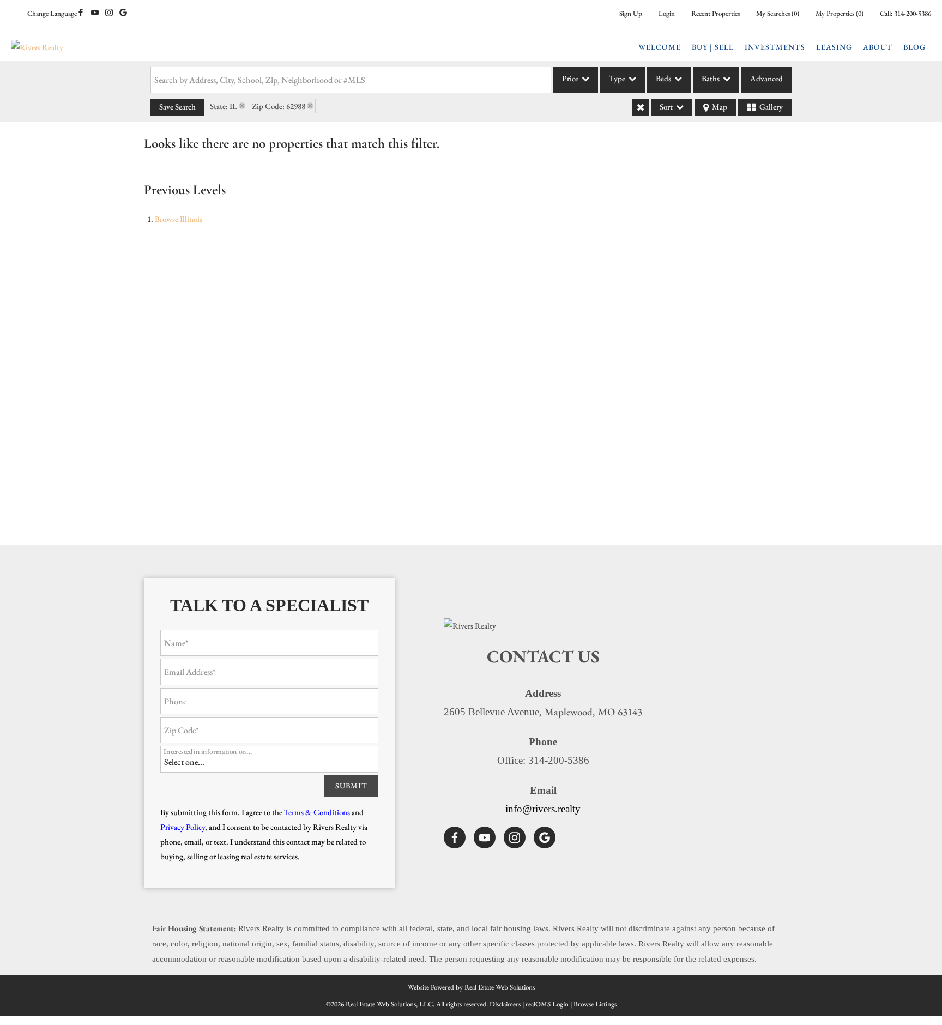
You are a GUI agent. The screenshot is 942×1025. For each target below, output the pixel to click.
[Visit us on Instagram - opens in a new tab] (109, 13)
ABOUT (877, 47)
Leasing (834, 47)
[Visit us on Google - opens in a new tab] (123, 13)
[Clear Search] (640, 107)
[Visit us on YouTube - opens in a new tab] (95, 13)
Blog (914, 47)
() (777, 13)
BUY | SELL (713, 47)
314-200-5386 (912, 13)
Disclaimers (505, 1004)
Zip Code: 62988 (278, 106)
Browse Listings (595, 1004)
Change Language (52, 13)
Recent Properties (715, 13)
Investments (775, 47)
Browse (178, 219)
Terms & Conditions (317, 812)
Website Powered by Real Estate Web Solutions (471, 987)
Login (667, 13)
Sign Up (630, 13)
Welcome (659, 47)
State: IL (223, 106)
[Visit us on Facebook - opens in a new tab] (80, 13)
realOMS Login (547, 1004)
